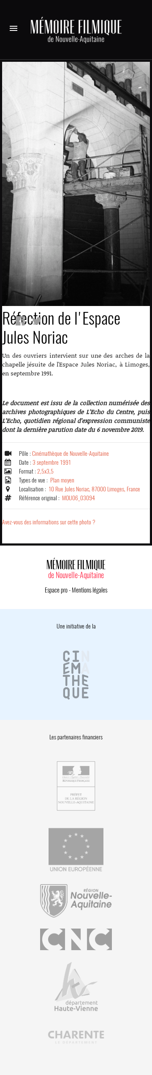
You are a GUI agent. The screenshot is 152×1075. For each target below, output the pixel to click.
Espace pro (56, 590)
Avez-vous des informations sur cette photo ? (48, 522)
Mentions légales (89, 590)
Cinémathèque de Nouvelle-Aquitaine (70, 453)
